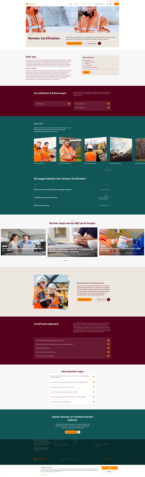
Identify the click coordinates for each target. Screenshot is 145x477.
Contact (75, 443)
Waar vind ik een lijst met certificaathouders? (61, 401)
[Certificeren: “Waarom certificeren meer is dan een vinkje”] (72, 242)
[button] (28, 33)
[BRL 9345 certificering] (96, 150)
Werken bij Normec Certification (60, 444)
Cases (55, 443)
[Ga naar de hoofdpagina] (30, 4)
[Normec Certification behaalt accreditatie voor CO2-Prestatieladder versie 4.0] (23, 242)
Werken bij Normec (99, 4)
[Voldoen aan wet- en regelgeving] (121, 242)
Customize (109, 471)
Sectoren (76, 4)
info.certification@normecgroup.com (101, 444)
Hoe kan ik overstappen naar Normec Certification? (62, 387)
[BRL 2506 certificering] (121, 150)
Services (70, 4)
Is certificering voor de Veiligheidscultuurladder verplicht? (64, 392)
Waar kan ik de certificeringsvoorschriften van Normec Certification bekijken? (68, 396)
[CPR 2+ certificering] (45, 150)
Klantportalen (116, 1)
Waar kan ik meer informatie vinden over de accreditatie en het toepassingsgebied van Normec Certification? (70, 376)
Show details (43, 474)
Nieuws (55, 441)
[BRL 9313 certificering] (70, 150)
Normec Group (110, 1)
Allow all (109, 467)
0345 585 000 (97, 446)
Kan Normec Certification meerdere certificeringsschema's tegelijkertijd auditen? (69, 382)
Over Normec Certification (86, 4)
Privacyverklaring (65, 459)
